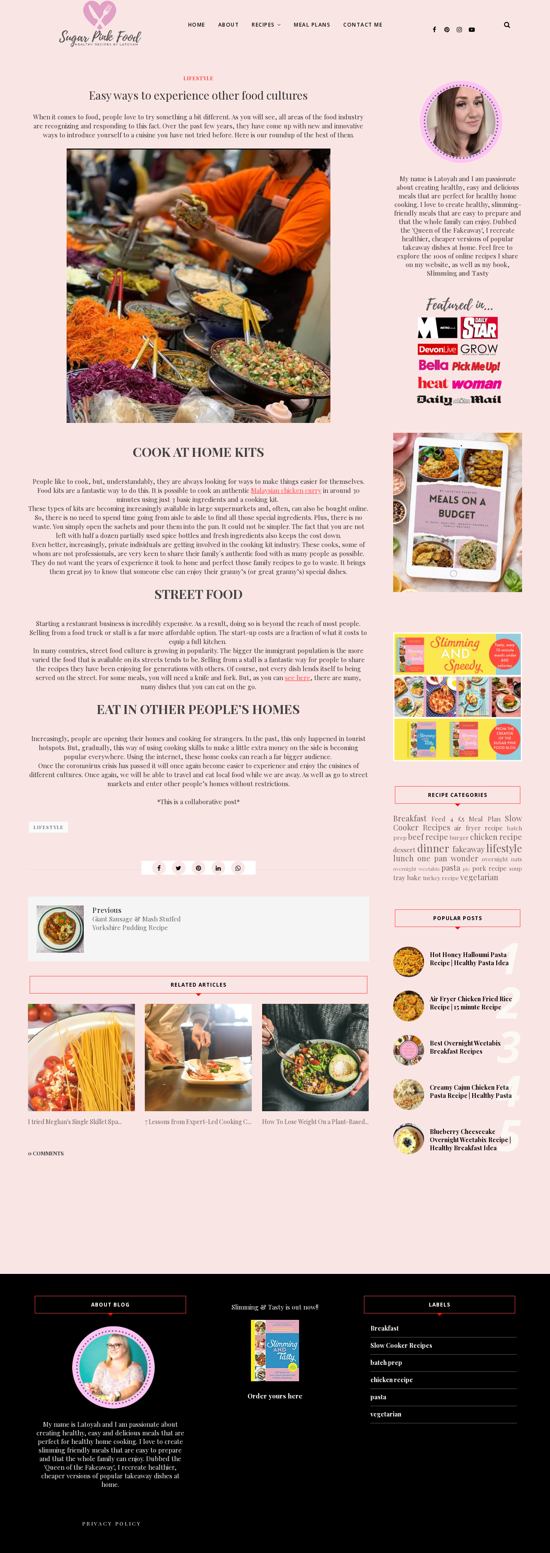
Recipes (263, 24)
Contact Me (362, 24)
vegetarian (479, 877)
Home (196, 24)
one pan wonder (447, 858)
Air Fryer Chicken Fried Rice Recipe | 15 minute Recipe (471, 1003)
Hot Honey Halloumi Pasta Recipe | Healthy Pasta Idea (469, 959)
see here (297, 677)
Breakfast (410, 818)
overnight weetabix (416, 868)
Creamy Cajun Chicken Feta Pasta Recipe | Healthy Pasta (471, 1091)
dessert (404, 849)
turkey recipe (441, 877)
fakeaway (468, 849)
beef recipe (428, 837)
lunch (403, 858)
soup (515, 868)
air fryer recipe (478, 828)
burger (459, 837)
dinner (433, 848)
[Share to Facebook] (159, 868)
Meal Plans (312, 24)
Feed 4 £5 (447, 818)
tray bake (407, 877)
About (228, 24)
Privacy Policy (111, 1523)
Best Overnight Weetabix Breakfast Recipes (465, 1047)
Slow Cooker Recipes (401, 1345)
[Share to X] (179, 868)
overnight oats (502, 859)
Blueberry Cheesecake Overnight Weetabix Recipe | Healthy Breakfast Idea (470, 1140)
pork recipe (489, 868)
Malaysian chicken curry (286, 490)
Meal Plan (485, 818)
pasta (450, 868)
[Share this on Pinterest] (198, 868)
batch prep (386, 1362)
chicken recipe (496, 837)
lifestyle (198, 78)
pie (466, 868)
